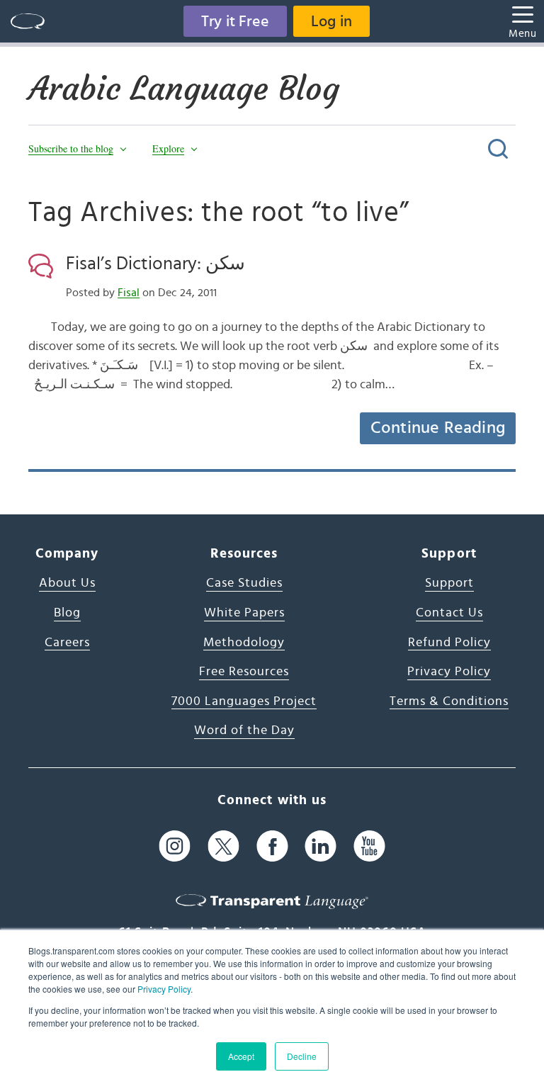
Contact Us (449, 612)
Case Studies (244, 583)
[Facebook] (272, 846)
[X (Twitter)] (223, 846)
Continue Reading (437, 427)
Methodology (244, 642)
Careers (67, 642)
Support (449, 583)
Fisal (129, 292)
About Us (67, 583)
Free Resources (244, 671)
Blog (67, 612)
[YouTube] (369, 846)
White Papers (244, 612)
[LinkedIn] (320, 846)
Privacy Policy (164, 989)
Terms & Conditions (449, 701)
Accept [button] (241, 1056)
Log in (331, 21)
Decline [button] (302, 1056)
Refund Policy (449, 642)
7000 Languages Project (244, 701)
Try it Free (235, 21)
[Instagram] (175, 846)
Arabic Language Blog (183, 88)
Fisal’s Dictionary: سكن (155, 263)
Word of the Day (244, 730)
